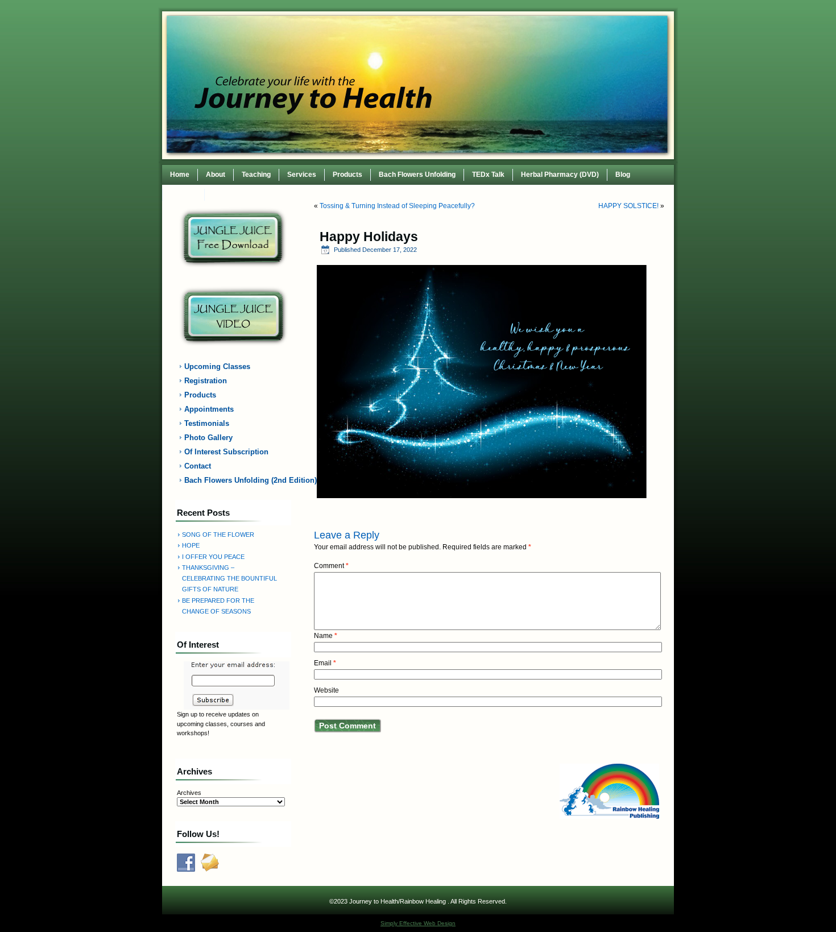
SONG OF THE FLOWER (218, 534)
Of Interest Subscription (226, 452)
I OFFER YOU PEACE (213, 556)
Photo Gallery (208, 437)
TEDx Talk (488, 175)
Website (326, 690)
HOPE (191, 545)
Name (325, 636)
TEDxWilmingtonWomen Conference (271, 194)
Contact (183, 194)
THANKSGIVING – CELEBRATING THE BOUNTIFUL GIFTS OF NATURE (229, 578)
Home (179, 175)
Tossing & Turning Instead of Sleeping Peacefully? (397, 206)
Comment (331, 566)
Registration (205, 380)
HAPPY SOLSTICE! (628, 206)
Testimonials (206, 423)
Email (325, 663)
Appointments (209, 409)
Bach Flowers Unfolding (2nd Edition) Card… (240, 480)
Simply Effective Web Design (418, 923)
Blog (622, 175)
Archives (189, 792)
